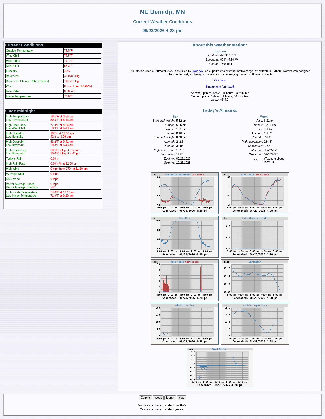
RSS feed (220, 80)
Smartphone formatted (219, 86)
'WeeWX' (197, 71)
